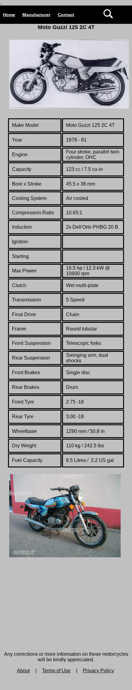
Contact (66, 14)
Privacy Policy (98, 670)
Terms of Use (56, 670)
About (23, 670)
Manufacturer (36, 14)
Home (9, 14)
